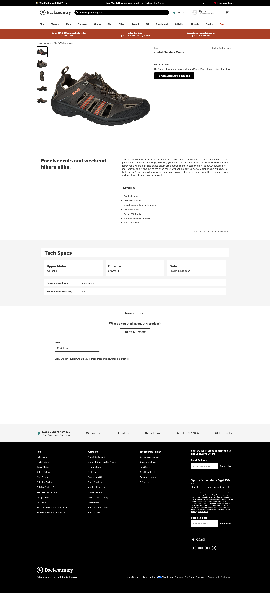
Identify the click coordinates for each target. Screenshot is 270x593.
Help (39, 451)
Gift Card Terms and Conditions (52, 507)
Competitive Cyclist (149, 456)
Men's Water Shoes (63, 42)
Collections (93, 502)
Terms (193, 511)
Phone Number (199, 517)
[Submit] (77, 12)
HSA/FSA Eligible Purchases (51, 512)
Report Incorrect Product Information (211, 231)
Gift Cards (41, 502)
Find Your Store (225, 2)
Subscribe (225, 466)
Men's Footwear (44, 42)
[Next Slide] (204, 2)
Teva (156, 47)
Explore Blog (94, 466)
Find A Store (43, 461)
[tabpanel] (135, 277)
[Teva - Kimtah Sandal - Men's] (42, 51)
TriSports (144, 482)
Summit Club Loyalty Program (103, 461)
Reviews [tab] (129, 313)
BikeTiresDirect (147, 471)
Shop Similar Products (174, 76)
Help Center (42, 456)
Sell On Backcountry (98, 497)
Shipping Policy (44, 482)
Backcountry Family (150, 451)
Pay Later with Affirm (47, 492)
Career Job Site (95, 476)
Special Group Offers (98, 507)
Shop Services (95, 482)
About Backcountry (97, 456)
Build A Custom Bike (47, 487)
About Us (93, 451)
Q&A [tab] (142, 313)
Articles (92, 471)
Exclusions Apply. (198, 495)
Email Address (199, 460)
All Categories (95, 512)
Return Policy (43, 471)
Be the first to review (222, 47)
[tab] (58, 252)
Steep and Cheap (148, 461)
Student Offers (95, 492)
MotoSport (145, 466)
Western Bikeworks (149, 476)
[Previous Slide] (66, 2)
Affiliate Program (96, 487)
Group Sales (43, 497)
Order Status (43, 466)
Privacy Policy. (203, 511)
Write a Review (135, 332)
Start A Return (44, 476)
